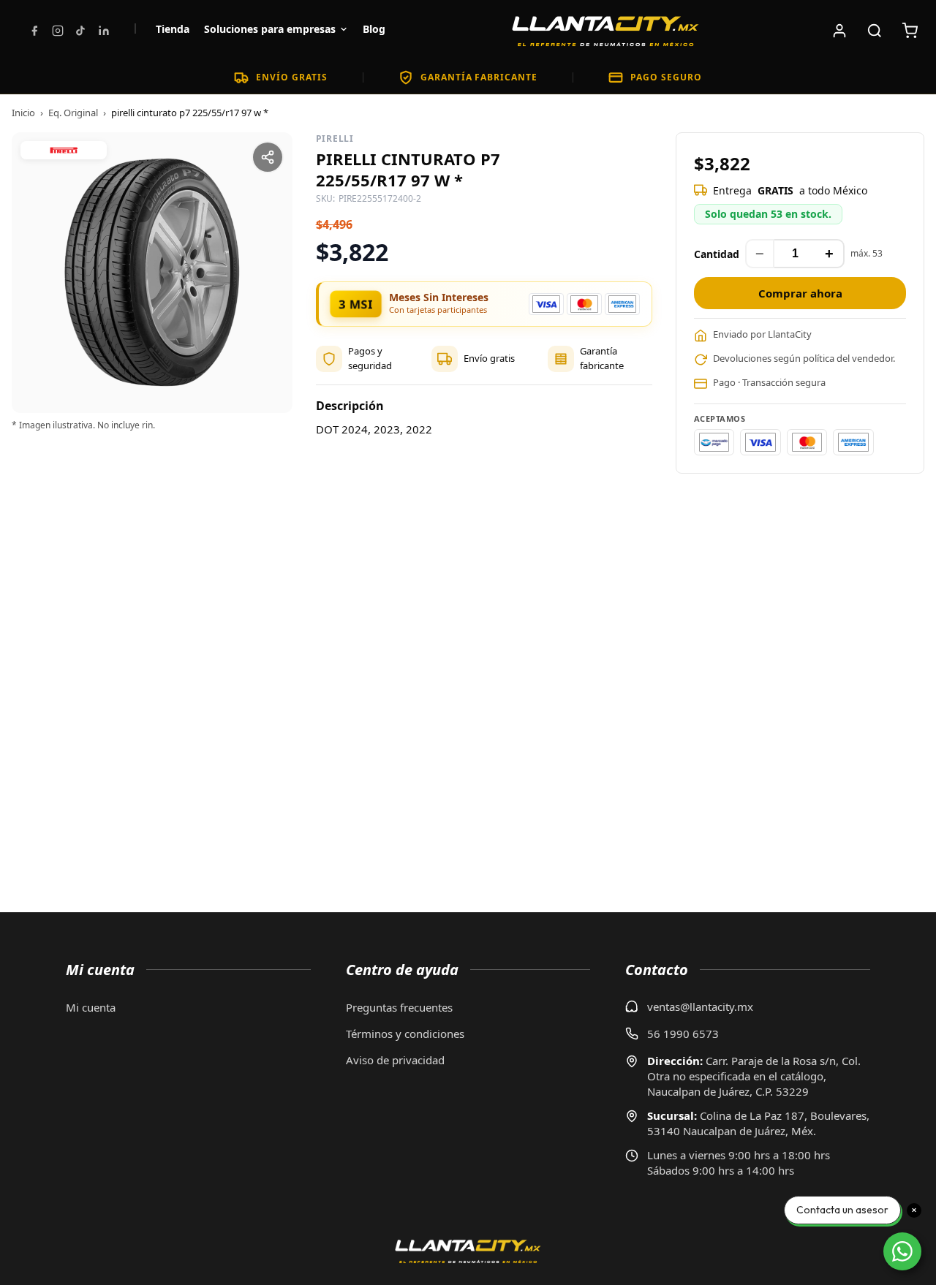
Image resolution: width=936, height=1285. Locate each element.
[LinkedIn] (104, 31)
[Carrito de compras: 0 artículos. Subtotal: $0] (909, 30)
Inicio (23, 112)
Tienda (172, 29)
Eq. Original (73, 112)
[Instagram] (58, 31)
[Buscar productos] (874, 30)
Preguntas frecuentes (399, 1007)
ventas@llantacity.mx (700, 1006)
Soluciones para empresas (270, 29)
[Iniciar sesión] (839, 30)
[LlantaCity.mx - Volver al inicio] (605, 31)
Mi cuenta (91, 1007)
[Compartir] (268, 157)
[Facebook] (34, 31)
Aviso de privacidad (395, 1060)
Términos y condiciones (405, 1033)
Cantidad (716, 254)
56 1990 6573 (683, 1033)
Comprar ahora (800, 293)
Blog (374, 29)
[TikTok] (80, 31)
